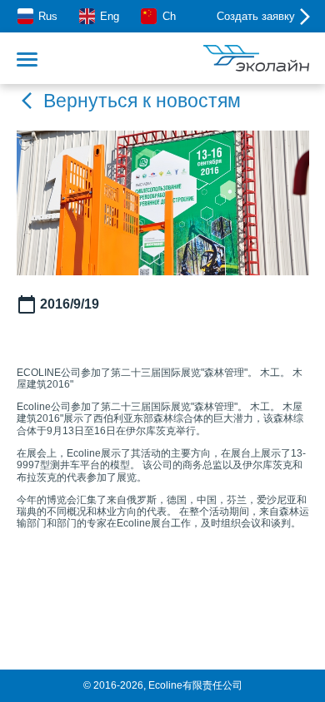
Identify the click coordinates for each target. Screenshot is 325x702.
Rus (48, 16)
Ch (168, 16)
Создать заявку (256, 16)
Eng (109, 16)
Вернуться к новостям (142, 101)
